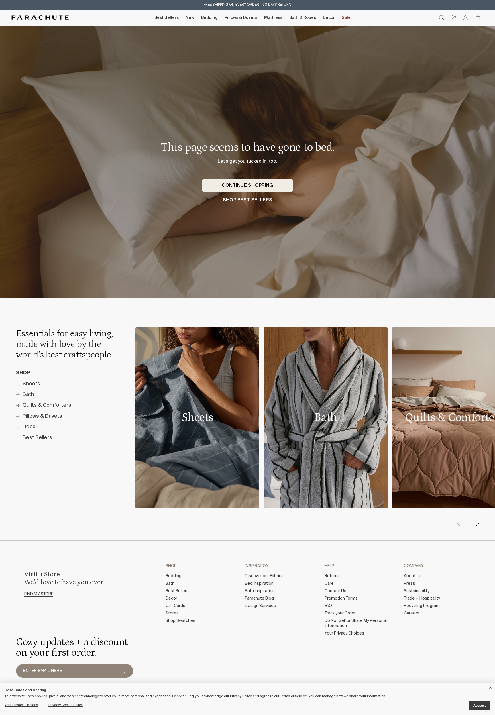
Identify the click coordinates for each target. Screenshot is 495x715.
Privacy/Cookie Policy (65, 705)
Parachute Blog (259, 598)
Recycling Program (422, 606)
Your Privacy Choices (344, 633)
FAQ (328, 606)
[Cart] (478, 17)
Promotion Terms (341, 598)
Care (329, 584)
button (125, 671)
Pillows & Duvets (241, 18)
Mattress (273, 18)
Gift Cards (175, 606)
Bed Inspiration (259, 584)
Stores (172, 613)
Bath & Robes (302, 18)
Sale (346, 18)
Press (409, 584)
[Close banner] (490, 686)
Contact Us (335, 591)
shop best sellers (247, 200)
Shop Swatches (180, 621)
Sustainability (416, 591)
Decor (329, 18)
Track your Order (340, 613)
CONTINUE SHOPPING (247, 185)
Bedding (209, 18)
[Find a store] (453, 17)
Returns (332, 576)
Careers (411, 613)
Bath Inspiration (260, 591)
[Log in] (466, 17)
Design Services (260, 606)
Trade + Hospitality (422, 598)
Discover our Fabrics (264, 576)
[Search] (441, 17)
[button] (477, 523)
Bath (170, 584)
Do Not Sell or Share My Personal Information (356, 623)
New (190, 18)
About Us (413, 576)
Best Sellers (166, 18)
